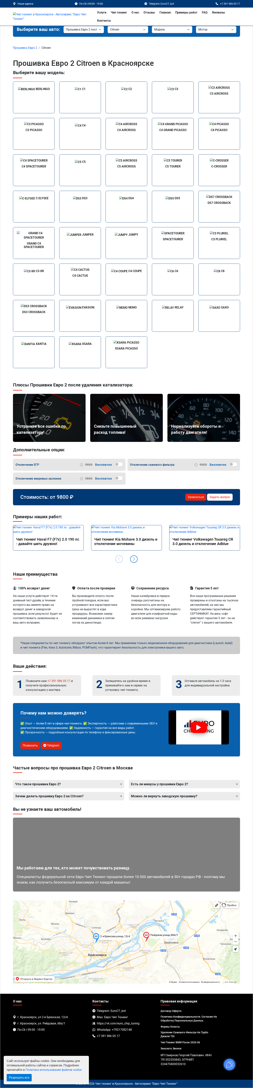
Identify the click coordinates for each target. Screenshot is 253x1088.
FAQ (204, 12)
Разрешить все (19, 1077)
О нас (135, 12)
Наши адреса (25, 3)
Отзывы (149, 12)
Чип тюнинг (119, 12)
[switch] (119, 464)
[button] (134, 559)
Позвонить (30, 745)
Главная (165, 12)
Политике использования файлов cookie (53, 1070)
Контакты (104, 20)
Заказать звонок (171, 1048)
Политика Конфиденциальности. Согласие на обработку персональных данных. (189, 1018)
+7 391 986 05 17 (58, 681)
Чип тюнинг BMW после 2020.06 (180, 1042)
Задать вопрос (219, 497)
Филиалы (218, 12)
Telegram (52, 745)
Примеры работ (186, 12)
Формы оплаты (170, 1026)
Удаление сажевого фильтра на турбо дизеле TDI (184, 1034)
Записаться (196, 497)
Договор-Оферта (171, 1010)
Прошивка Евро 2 (25, 48)
